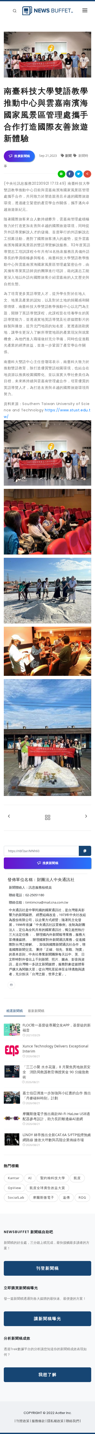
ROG (82, 1197)
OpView (14, 1188)
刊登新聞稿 (47, 1268)
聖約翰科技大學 (52, 1178)
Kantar (14, 1178)
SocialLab (16, 1197)
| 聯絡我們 (72, 1421)
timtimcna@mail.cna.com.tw (46, 902)
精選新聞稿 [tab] (14, 1010)
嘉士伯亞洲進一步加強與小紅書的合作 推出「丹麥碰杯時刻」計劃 (57, 1095)
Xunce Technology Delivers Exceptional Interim (55, 1049)
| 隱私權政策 (55, 1421)
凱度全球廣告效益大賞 (47, 1188)
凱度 (77, 1178)
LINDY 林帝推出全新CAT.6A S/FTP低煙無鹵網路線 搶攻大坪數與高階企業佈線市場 (57, 1137)
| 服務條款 (38, 1421)
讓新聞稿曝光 (47, 1319)
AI (30, 1178)
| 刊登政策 (22, 1421)
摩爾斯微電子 (43, 1197)
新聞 (68, 155)
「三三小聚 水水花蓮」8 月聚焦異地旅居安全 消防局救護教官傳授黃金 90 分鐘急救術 (56, 1071)
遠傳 (66, 1197)
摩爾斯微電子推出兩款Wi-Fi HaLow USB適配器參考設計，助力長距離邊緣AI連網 (56, 1116)
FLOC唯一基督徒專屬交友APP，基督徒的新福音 (57, 1028)
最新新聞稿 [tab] (36, 1010)
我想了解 (48, 1375)
